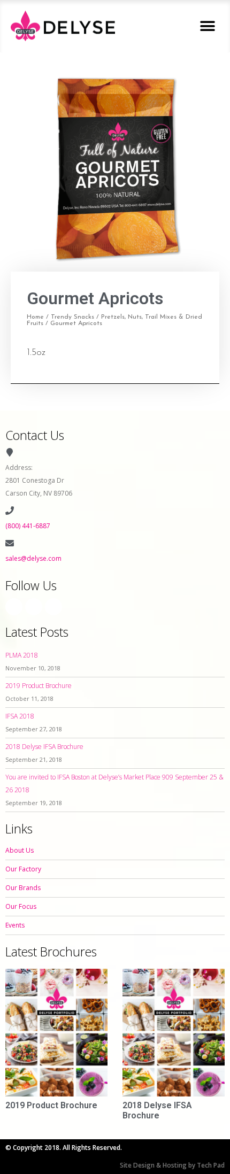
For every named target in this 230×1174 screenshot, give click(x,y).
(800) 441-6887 (27, 525)
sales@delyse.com (33, 558)
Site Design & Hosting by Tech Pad (172, 1165)
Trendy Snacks (72, 317)
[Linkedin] (53, 606)
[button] (207, 26)
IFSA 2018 (19, 716)
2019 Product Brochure (38, 685)
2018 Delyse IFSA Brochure (44, 746)
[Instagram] (33, 606)
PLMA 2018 (21, 655)
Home (35, 317)
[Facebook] (13, 606)
